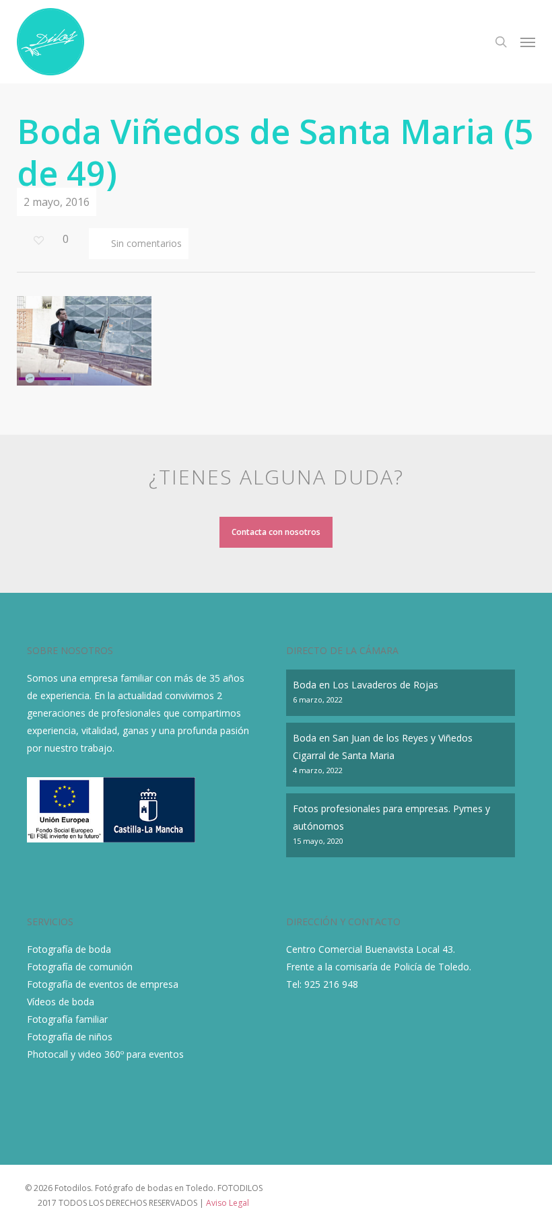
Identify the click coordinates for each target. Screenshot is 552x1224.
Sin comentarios (145, 243)
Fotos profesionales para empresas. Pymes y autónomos (391, 817)
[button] (527, 41)
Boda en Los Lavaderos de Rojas (365, 684)
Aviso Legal (227, 1203)
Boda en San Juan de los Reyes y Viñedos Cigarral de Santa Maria (383, 746)
